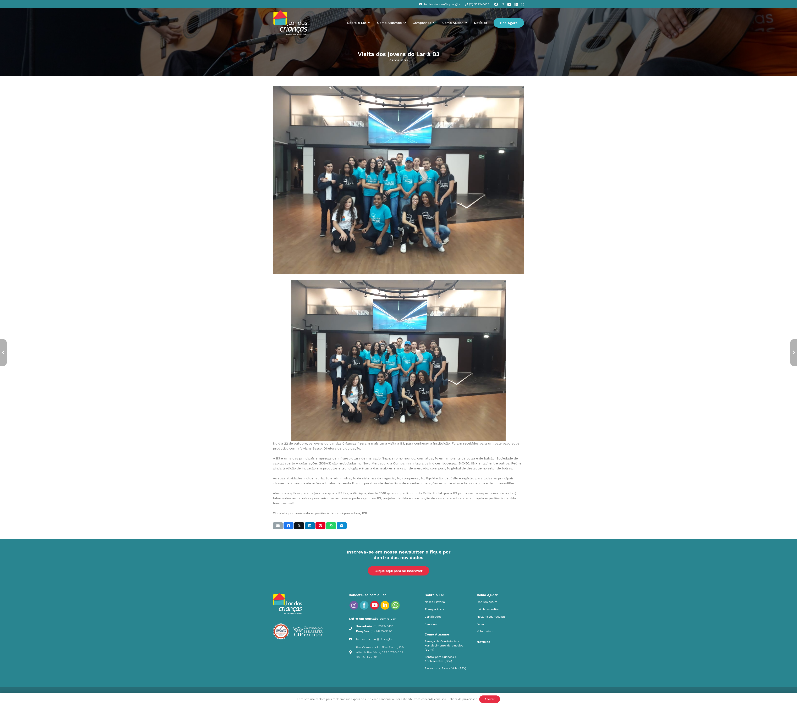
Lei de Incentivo (488, 609)
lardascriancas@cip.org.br (374, 639)
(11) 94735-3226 (381, 631)
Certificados (433, 616)
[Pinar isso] (320, 525)
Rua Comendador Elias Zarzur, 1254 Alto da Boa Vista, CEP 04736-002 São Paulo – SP (380, 652)
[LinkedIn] (516, 4)
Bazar (481, 624)
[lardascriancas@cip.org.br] (352, 639)
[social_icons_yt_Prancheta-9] (395, 605)
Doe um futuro (487, 602)
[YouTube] (509, 4)
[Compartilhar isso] (288, 525)
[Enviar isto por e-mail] (278, 525)
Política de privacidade (462, 699)
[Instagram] (502, 4)
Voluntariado (485, 631)
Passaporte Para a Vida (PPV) (445, 668)
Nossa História (435, 602)
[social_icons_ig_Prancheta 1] (354, 605)
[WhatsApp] (522, 4)
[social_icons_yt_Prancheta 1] (374, 605)
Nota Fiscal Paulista (491, 616)
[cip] (290, 22)
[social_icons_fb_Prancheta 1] (364, 605)
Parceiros (431, 624)
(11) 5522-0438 (383, 626)
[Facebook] (496, 4)
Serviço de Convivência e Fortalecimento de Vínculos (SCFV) (444, 645)
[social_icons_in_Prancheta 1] (385, 605)
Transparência (434, 609)
